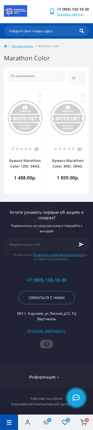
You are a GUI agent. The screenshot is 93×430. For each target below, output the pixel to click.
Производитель (22, 46)
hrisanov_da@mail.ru (46, 330)
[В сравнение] (40, 95)
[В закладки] (40, 102)
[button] (73, 9)
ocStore (57, 398)
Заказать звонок (70, 14)
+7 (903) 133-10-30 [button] (46, 280)
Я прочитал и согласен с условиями (50, 257)
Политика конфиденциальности (58, 254)
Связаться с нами (47, 297)
